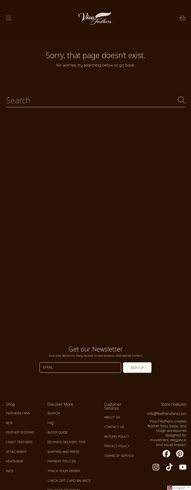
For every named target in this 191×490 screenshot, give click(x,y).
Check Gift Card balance (69, 481)
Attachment (16, 452)
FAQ (51, 423)
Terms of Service (119, 456)
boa (9, 423)
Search (54, 413)
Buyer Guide (58, 432)
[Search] (182, 100)
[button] (8, 18)
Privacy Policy (116, 446)
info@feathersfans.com (167, 413)
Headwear (14, 461)
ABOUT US (112, 417)
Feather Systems (20, 432)
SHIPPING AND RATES (63, 452)
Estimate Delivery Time (67, 442)
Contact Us (114, 427)
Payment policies (62, 461)
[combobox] (95, 100)
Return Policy (116, 436)
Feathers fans (18, 413)
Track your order (64, 471)
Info (9, 471)
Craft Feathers (19, 442)
